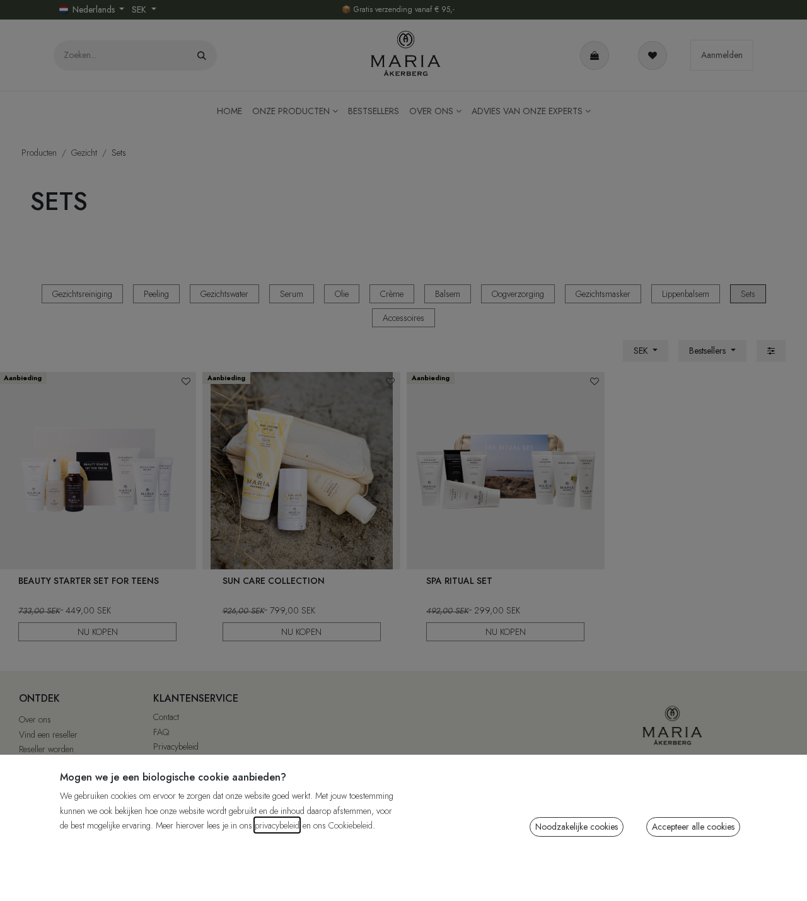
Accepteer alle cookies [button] (693, 826)
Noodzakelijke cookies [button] (576, 826)
